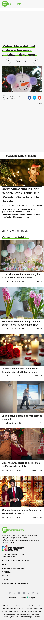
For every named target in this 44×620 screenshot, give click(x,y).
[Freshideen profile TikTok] (15, 593)
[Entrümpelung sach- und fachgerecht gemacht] (22, 397)
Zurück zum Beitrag (13, 97)
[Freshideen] (13, 3)
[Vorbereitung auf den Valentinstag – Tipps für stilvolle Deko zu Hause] (22, 350)
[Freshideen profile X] (29, 593)
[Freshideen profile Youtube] (24, 593)
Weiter (28, 61)
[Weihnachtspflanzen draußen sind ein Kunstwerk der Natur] (22, 491)
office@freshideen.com (16, 554)
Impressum (7, 572)
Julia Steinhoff (14, 281)
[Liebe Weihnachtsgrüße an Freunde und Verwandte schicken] (22, 444)
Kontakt (6, 580)
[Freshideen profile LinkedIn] (33, 593)
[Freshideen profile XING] (38, 593)
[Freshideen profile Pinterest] (19, 593)
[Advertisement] (22, 28)
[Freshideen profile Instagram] (10, 593)
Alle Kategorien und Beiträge (16, 560)
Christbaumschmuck (15, 231)
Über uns (6, 576)
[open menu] (40, 4)
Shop (4, 564)
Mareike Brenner (17, 206)
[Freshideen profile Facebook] (6, 593)
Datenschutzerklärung (13, 568)
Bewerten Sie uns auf (17, 598)
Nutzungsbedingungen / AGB (15, 583)
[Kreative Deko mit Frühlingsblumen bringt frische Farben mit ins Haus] (22, 303)
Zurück (15, 61)
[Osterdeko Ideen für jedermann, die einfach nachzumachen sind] (22, 256)
